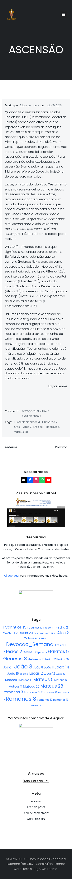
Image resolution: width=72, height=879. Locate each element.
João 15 (13, 673)
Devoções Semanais (35, 411)
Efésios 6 (29, 652)
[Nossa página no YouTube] (48, 480)
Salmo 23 (36, 705)
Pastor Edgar (31, 416)
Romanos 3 (13, 692)
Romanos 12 (44, 700)
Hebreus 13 (36, 659)
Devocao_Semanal (30, 644)
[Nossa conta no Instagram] (36, 480)
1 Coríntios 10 (34, 627)
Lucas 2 (36, 673)
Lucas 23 (60, 674)
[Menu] (64, 14)
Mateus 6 (60, 680)
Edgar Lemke (28, 105)
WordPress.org (36, 819)
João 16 (24, 673)
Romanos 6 (49, 692)
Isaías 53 (51, 659)
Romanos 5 (32, 692)
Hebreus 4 (53, 427)
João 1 (8, 667)
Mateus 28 (21, 432)
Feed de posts (36, 807)
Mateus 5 (43, 679)
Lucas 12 (49, 674)
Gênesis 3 (15, 658)
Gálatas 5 (58, 652)
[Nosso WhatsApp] (42, 480)
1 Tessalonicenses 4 (27, 422)
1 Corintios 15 (14, 627)
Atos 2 (27, 427)
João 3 (23, 666)
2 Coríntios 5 (26, 633)
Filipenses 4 (41, 652)
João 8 (38, 667)
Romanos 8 (21, 699)
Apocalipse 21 (43, 633)
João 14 (62, 667)
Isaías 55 (63, 659)
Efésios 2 (12, 651)
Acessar (36, 801)
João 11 (49, 667)
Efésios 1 (38, 427)
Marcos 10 (25, 680)
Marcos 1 (12, 680)
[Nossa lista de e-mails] (24, 480)
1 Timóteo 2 (49, 422)
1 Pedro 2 (61, 627)
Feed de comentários (36, 813)
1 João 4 (48, 627)
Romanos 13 (61, 700)
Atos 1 (17, 427)
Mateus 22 (31, 686)
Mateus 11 (15, 686)
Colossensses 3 (36, 638)
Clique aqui (12, 576)
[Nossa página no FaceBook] (30, 480)
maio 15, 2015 (53, 105)
